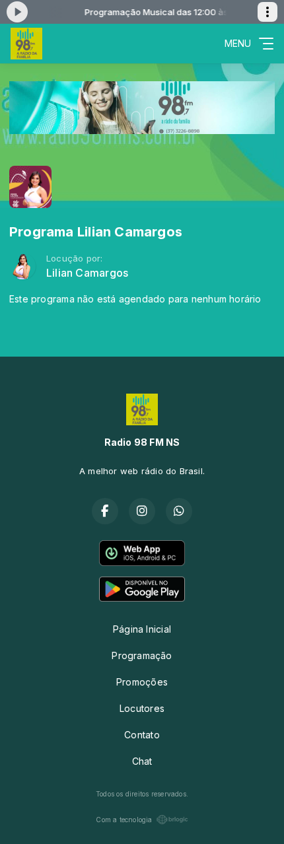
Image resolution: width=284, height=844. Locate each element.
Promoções (142, 681)
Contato (141, 734)
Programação (142, 655)
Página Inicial (142, 629)
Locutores (142, 708)
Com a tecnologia (124, 820)
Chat (142, 761)
